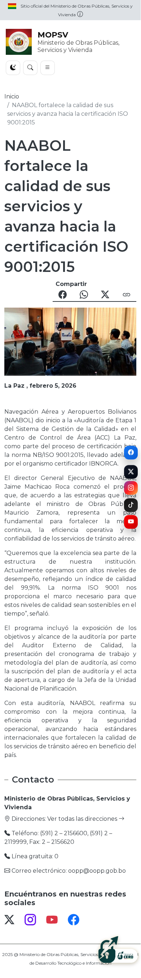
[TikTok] (131, 505)
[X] (131, 471)
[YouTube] (131, 521)
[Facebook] (131, 452)
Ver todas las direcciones (83, 818)
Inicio (11, 96)
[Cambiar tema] (13, 68)
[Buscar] (30, 68)
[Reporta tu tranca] (118, 948)
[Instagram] (131, 487)
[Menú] (47, 68)
